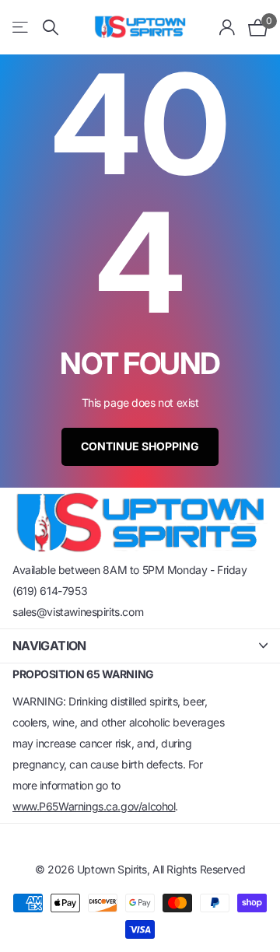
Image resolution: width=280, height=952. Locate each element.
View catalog (21, 27)
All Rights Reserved (198, 869)
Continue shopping (140, 446)
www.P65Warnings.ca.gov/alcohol (93, 806)
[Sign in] (227, 27)
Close (140, 646)
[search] (50, 27)
